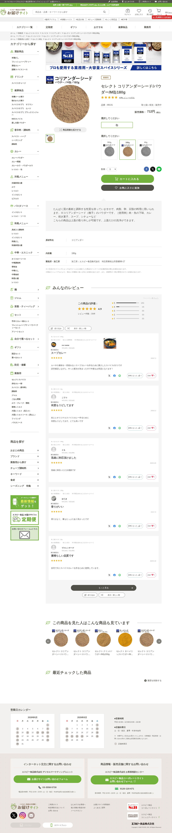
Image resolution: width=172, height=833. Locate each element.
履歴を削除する (154, 680)
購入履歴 (150, 14)
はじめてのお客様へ (78, 804)
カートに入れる (129, 179)
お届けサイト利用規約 (102, 804)
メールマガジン (76, 811)
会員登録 (114, 2)
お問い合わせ (163, 2)
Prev (48, 641)
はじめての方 (129, 2)
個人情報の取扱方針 (78, 808)
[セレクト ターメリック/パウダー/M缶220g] (125, 638)
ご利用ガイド (146, 2)
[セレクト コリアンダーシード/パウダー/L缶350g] (82, 638)
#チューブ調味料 (94, 19)
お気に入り (139, 14)
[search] (104, 12)
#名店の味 (80, 19)
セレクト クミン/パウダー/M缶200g (103, 652)
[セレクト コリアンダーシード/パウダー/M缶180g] (50, 138)
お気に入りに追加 (129, 188)
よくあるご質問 (99, 808)
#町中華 (124, 19)
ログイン (128, 14)
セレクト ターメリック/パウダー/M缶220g (124, 653)
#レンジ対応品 (111, 19)
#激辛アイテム (50, 19)
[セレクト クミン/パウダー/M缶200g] (103, 638)
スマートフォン (60, 825)
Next (159, 641)
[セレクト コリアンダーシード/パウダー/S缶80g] (61, 638)
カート (159, 14)
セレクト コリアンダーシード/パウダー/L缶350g (81, 653)
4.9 (100, 309)
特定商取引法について (56, 808)
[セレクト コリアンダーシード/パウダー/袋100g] (146, 638)
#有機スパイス (66, 19)
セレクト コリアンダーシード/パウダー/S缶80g (60, 653)
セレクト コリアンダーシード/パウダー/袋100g (146, 653)
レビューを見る (128, 98)
